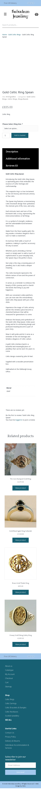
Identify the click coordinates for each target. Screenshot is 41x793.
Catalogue (9, 670)
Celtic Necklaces (11, 711)
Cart (7, 682)
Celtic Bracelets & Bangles (15, 707)
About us (8, 666)
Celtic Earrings (11, 703)
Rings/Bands (23, 99)
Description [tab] (12, 151)
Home (4, 34)
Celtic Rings (12, 99)
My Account (10, 674)
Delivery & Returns (12, 741)
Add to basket (20, 135)
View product (20, 488)
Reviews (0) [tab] (12, 165)
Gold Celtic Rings (14, 34)
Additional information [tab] (18, 158)
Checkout (9, 678)
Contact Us (9, 732)
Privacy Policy (10, 736)
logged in (18, 420)
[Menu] (5, 14)
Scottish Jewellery (12, 715)
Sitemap (8, 686)
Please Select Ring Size (13, 124)
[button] (20, 772)
